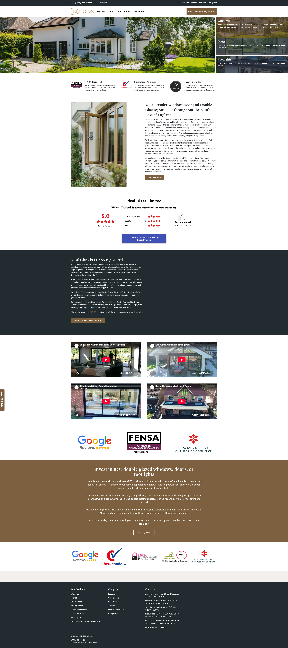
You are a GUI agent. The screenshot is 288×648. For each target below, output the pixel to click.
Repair (127, 11)
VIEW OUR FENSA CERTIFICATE (88, 320)
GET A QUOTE (155, 177)
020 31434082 (165, 617)
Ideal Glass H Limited (154, 621)
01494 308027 (170, 623)
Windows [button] (100, 11)
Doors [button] (110, 11)
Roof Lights (76, 618)
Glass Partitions (78, 614)
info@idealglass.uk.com (81, 3)
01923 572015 (161, 603)
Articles (202, 3)
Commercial (139, 11)
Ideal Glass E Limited (154, 614)
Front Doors (76, 598)
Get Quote (212, 3)
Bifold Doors (76, 602)
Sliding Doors (77, 606)
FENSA (84, 292)
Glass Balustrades (79, 610)
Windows (75, 594)
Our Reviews (191, 3)
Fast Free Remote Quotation (201, 11)
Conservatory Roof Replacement (85, 621)
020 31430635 (152, 610)
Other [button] (119, 11)
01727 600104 (100, 3)
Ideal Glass (160, 119)
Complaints (113, 614)
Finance (181, 3)
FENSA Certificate (116, 610)
